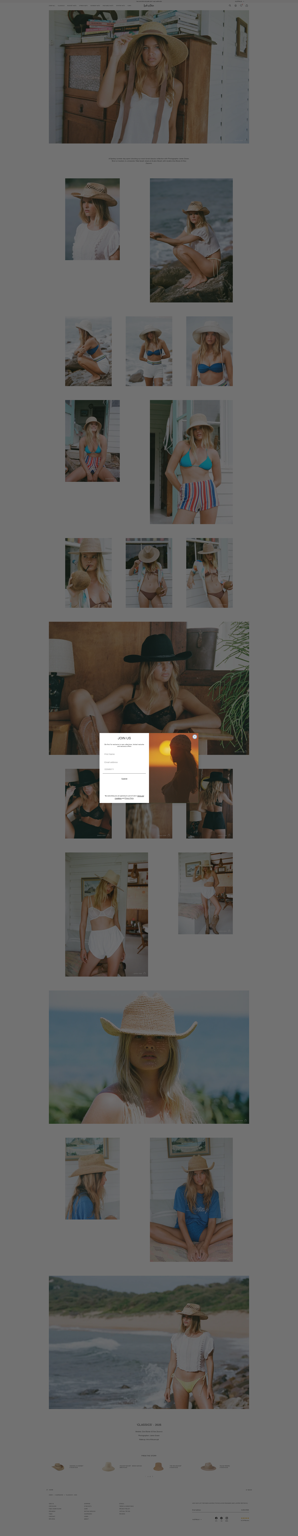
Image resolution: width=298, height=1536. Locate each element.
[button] (124, 773)
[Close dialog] (195, 737)
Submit (124, 779)
